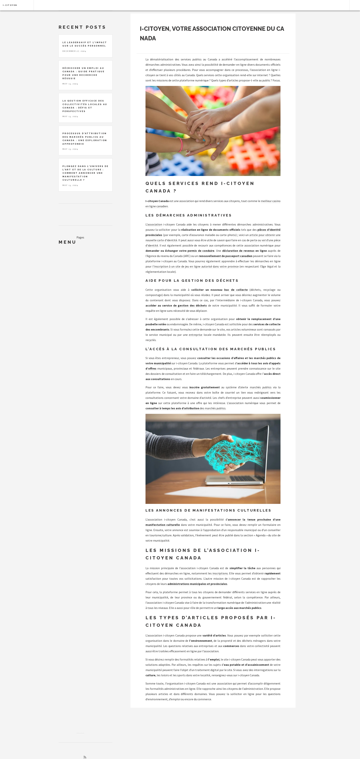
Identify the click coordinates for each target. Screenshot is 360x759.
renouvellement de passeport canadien (225, 256)
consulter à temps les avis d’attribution (172, 408)
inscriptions (220, 573)
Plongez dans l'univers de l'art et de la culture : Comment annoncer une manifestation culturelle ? (85, 173)
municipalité (162, 363)
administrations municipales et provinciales (197, 584)
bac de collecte (236, 290)
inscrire (194, 387)
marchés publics (261, 387)
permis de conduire (201, 250)
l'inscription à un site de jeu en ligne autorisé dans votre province (195, 266)
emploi (214, 659)
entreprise (195, 335)
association (154, 224)
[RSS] (85, 757)
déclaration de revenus (238, 250)
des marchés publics (212, 408)
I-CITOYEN (10, 5)
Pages (80, 237)
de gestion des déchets (190, 305)
